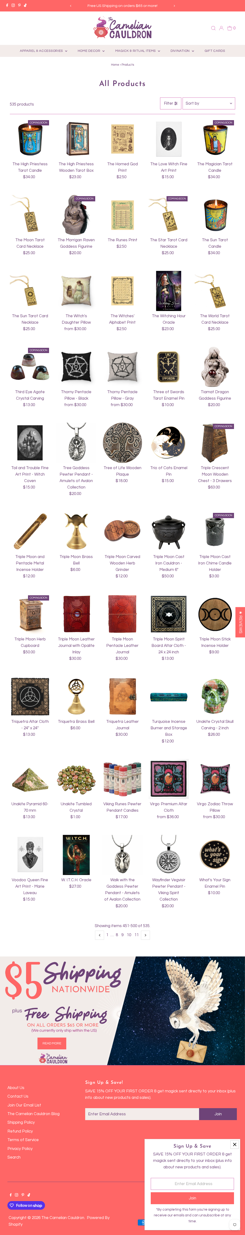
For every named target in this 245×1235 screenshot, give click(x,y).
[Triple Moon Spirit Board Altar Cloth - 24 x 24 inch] (169, 614)
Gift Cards (215, 51)
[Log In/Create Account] (221, 28)
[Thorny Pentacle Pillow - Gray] (122, 367)
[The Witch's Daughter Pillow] (76, 291)
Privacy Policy (20, 1149)
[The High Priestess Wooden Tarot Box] (76, 139)
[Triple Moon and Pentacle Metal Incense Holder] (30, 532)
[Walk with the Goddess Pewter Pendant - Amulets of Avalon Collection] (122, 855)
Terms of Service (23, 1140)
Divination (181, 51)
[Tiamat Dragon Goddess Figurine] (215, 367)
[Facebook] (7, 5)
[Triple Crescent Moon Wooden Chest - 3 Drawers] (215, 443)
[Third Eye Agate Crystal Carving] (30, 367)
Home (115, 64)
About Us (15, 1088)
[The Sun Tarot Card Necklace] (30, 291)
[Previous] (71, 5)
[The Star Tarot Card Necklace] (169, 215)
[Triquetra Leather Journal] (122, 697)
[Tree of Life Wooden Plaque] (122, 443)
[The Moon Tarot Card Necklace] (30, 215)
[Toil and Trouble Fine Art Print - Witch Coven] (30, 443)
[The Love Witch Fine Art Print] (169, 139)
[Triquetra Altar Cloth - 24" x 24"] (30, 697)
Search (14, 1157)
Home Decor (89, 51)
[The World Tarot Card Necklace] (215, 291)
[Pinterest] (19, 5)
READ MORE (52, 1043)
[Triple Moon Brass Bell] (76, 532)
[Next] (174, 5)
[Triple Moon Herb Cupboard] (30, 614)
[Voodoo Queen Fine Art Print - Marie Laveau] (30, 855)
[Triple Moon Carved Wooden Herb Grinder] (122, 532)
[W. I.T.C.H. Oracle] (76, 855)
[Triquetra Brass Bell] (76, 697)
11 (136, 935)
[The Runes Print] (122, 215)
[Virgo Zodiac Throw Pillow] (215, 779)
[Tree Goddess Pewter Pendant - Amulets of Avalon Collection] (76, 443)
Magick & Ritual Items (136, 51)
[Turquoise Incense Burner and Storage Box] (169, 697)
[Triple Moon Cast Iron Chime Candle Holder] (215, 532)
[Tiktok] (25, 5)
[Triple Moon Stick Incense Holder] (215, 614)
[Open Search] (213, 28)
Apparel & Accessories (42, 51)
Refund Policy (20, 1131)
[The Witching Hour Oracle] (169, 291)
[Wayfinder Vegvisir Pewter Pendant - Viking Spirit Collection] (169, 855)
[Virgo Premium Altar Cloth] (169, 779)
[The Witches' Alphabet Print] (122, 291)
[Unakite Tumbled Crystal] (76, 779)
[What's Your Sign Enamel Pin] (215, 855)
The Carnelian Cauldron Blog (33, 1114)
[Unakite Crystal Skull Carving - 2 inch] (215, 697)
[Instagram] (13, 5)
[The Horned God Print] (122, 139)
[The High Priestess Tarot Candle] (30, 139)
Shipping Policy (21, 1122)
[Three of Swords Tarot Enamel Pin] (169, 367)
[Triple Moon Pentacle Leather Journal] (122, 614)
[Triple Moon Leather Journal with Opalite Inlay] (76, 614)
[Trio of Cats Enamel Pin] (169, 443)
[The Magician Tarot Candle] (215, 139)
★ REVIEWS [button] (240, 622)
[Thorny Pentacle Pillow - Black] (76, 367)
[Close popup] (234, 1144)
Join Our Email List (24, 1105)
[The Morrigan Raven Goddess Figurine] (76, 215)
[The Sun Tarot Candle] (215, 215)
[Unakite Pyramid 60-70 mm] (30, 779)
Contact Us (17, 1096)
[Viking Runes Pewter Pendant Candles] (122, 779)
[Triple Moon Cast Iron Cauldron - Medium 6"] (169, 532)
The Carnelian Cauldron (62, 1218)
